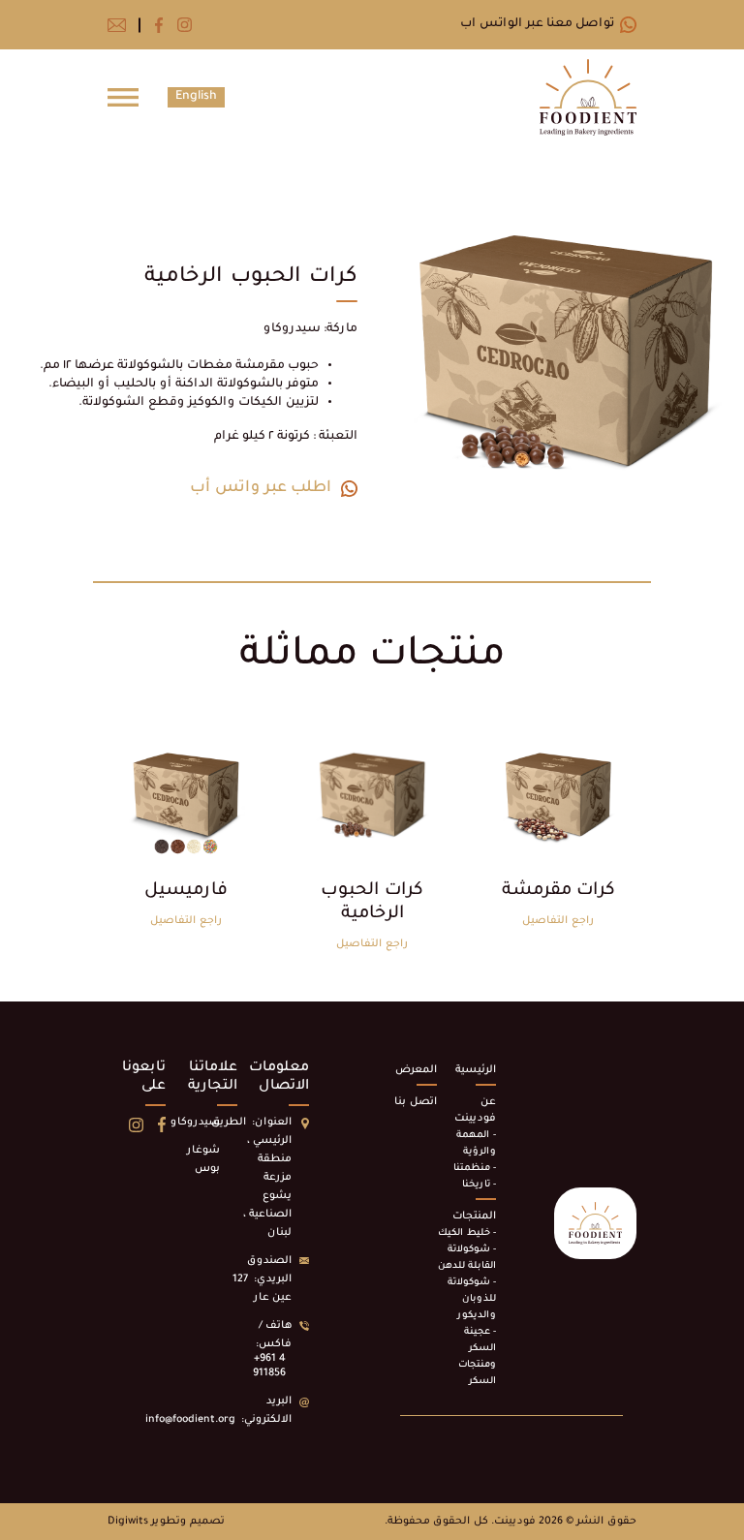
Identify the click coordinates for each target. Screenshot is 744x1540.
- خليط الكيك (467, 1233)
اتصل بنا (415, 1102)
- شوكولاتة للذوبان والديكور (472, 1299)
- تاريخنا (479, 1185)
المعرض (416, 1070)
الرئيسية (475, 1070)
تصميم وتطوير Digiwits (166, 1521)
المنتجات (474, 1216)
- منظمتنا (474, 1168)
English (196, 97)
